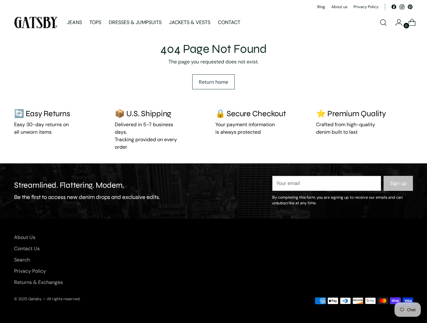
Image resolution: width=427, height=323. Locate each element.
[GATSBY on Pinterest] (410, 7)
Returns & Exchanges (38, 282)
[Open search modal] (383, 22)
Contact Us (27, 248)
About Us (24, 237)
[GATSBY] (36, 22)
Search (22, 259)
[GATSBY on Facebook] (394, 7)
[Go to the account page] (396, 22)
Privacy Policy (30, 271)
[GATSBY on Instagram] (402, 7)
